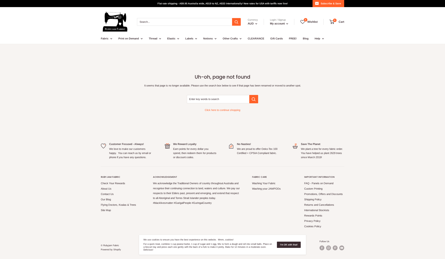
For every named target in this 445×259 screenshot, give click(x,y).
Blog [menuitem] (306, 38)
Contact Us (107, 194)
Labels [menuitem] (189, 38)
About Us (106, 188)
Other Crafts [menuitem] (230, 38)
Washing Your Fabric (264, 183)
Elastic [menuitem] (171, 38)
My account (277, 23)
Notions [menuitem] (208, 38)
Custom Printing (313, 188)
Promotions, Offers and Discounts (323, 194)
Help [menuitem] (317, 38)
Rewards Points (313, 215)
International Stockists (316, 210)
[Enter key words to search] (253, 99)
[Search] (236, 22)
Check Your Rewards (113, 183)
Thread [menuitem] (153, 38)
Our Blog (106, 199)
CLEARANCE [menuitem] (256, 38)
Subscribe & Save (331, 3)
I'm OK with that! (289, 244)
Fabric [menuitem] (104, 38)
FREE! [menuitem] (293, 38)
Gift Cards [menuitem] (276, 38)
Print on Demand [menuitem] (128, 38)
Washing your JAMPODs (266, 188)
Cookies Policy (312, 226)
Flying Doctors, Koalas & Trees (118, 204)
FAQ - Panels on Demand (318, 183)
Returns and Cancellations (319, 204)
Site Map (106, 210)
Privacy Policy (312, 220)
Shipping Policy (313, 199)
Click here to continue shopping (222, 109)
